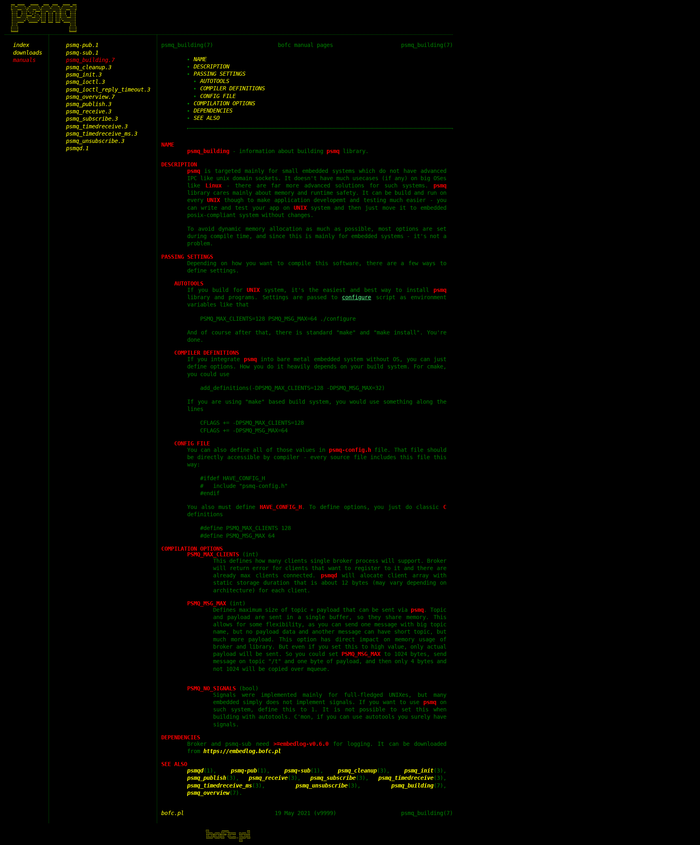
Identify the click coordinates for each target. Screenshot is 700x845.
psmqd (195, 770)
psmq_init (418, 770)
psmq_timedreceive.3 (97, 126)
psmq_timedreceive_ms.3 (101, 133)
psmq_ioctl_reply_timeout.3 (108, 89)
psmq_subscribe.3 (92, 118)
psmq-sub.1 (82, 52)
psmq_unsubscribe (322, 785)
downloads (27, 52)
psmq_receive (268, 778)
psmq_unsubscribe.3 (95, 141)
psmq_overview (208, 793)
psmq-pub (244, 770)
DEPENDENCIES (213, 110)
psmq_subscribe (333, 778)
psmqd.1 (77, 148)
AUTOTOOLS (214, 81)
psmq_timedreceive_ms (219, 785)
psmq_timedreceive (405, 778)
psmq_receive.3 (88, 111)
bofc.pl (172, 813)
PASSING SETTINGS (219, 73)
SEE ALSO (207, 118)
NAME (200, 59)
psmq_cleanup (357, 770)
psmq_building (412, 785)
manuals (24, 60)
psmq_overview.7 (90, 97)
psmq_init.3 (84, 74)
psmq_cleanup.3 (88, 67)
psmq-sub (297, 770)
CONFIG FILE (218, 96)
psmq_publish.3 (88, 104)
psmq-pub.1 (82, 45)
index (21, 45)
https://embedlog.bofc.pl (242, 751)
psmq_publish (206, 778)
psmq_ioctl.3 (85, 82)
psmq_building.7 (90, 60)
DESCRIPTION (211, 66)
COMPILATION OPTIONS (224, 103)
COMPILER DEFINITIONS (232, 88)
